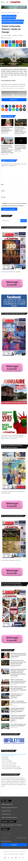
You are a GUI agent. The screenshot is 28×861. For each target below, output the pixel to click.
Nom (2, 184)
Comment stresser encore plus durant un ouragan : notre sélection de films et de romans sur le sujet (20, 130)
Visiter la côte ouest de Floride (9, 763)
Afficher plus (13, 99)
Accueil (4, 12)
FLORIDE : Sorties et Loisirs (13, 12)
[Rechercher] (7, 2)
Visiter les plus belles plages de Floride (11, 766)
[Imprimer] (24, 45)
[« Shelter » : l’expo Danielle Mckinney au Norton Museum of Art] (5, 703)
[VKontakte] (24, 41)
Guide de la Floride (6, 810)
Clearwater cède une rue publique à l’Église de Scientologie (17, 695)
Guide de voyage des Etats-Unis (9, 807)
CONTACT (22, 854)
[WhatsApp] (13, 45)
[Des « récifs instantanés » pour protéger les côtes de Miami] (5, 726)
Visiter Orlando (5, 759)
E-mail (3, 190)
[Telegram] (17, 45)
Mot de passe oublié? (21, 837)
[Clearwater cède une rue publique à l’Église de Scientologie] (5, 696)
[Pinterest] (17, 41)
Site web (3, 197)
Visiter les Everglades (7, 761)
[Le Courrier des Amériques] (15, 2)
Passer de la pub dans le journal (9, 817)
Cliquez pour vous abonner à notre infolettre (11, 825)
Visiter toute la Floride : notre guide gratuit (12, 768)
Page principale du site (7, 804)
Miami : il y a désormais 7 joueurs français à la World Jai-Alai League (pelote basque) (18, 681)
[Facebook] (2, 41)
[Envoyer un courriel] (9, 35)
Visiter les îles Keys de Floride (9, 765)
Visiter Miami (5, 757)
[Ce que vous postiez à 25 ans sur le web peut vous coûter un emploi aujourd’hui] (21, 140)
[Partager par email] (20, 45)
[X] (6, 41)
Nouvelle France (6, 23)
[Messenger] (10, 45)
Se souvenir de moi (6, 841)
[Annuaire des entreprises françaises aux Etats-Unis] (14, 7)
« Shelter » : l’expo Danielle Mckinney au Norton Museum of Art (19, 702)
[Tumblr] (13, 41)
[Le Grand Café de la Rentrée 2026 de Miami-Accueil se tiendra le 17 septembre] (5, 710)
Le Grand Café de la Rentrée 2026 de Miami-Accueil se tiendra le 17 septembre (17, 710)
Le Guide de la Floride (13, 854)
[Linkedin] (10, 41)
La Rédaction (6, 35)
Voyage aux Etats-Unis (17, 23)
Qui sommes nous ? (6, 814)
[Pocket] (6, 45)
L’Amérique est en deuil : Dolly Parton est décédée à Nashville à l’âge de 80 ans (18, 655)
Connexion (14, 844)
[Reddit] (20, 41)
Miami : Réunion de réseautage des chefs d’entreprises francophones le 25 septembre (18, 688)
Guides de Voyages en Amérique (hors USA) (12, 20)
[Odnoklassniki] (2, 45)
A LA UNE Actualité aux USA (9, 15)
